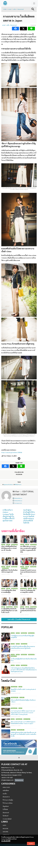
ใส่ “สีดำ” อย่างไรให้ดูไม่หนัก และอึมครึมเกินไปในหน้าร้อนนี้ (28, 610)
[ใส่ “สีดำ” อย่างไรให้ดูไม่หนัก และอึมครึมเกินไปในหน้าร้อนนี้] (28, 601)
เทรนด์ (9, 9)
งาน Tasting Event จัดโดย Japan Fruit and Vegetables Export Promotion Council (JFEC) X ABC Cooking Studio (23, 712)
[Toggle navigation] (34, 3)
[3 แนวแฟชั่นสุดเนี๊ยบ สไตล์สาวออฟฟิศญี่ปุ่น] (9, 583)
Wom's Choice (27, 719)
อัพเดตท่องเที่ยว (14, 697)
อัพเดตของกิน (14, 686)
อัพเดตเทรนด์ (20, 9)
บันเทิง (18, 633)
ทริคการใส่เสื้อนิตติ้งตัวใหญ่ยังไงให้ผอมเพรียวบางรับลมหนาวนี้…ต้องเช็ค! (9, 548)
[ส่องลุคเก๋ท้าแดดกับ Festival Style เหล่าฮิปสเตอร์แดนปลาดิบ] (28, 561)
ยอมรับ (31, 843)
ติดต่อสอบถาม (19, 780)
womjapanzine (18, 503)
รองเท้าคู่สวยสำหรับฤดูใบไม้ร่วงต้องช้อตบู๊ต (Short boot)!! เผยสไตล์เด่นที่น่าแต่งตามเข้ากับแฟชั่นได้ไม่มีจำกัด (29, 516)
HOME (5, 9)
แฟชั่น (14, 9)
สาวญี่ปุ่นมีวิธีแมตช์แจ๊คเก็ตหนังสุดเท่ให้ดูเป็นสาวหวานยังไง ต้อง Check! (9, 610)
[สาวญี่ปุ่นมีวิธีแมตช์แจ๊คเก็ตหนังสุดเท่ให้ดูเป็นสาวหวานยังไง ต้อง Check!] (9, 601)
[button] (33, 9)
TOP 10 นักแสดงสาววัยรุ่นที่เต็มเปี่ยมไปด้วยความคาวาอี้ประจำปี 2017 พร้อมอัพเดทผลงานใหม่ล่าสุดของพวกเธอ (24, 669)
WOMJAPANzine (18, 498)
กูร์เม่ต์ (20, 686)
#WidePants (17, 484)
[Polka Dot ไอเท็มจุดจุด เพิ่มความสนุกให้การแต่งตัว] (28, 583)
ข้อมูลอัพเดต (14, 566)
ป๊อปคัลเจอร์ (13, 656)
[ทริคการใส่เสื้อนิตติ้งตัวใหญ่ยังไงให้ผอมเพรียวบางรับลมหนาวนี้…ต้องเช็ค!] (9, 539)
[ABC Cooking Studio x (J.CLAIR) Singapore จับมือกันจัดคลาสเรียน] (5, 723)
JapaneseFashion (8, 484)
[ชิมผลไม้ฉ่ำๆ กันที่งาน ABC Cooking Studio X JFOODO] (5, 691)
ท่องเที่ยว (22, 697)
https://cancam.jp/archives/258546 (11, 452)
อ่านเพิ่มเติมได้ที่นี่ (5, 841)
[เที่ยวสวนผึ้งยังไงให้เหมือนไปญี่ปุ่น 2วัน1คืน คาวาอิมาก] (5, 701)
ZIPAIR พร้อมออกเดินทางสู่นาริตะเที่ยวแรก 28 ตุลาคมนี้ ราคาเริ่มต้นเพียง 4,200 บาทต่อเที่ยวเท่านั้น (23, 734)
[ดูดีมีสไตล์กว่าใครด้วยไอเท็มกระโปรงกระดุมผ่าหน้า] (9, 561)
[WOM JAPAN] (5, 3)
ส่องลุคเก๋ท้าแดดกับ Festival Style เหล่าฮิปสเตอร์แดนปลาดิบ (28, 572)
